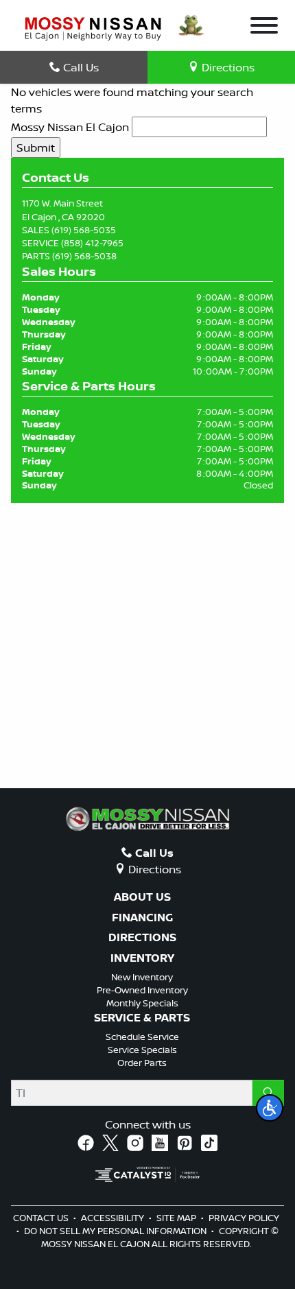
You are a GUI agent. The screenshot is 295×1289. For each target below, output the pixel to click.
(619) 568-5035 (83, 230)
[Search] (268, 1093)
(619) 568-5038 (84, 256)
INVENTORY (142, 958)
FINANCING (142, 918)
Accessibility (113, 1217)
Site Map (177, 1217)
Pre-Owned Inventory (142, 990)
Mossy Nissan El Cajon (70, 126)
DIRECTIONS (142, 938)
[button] (269, 1108)
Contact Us (42, 1217)
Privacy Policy (244, 1217)
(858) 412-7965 (92, 243)
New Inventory (142, 977)
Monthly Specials (142, 1003)
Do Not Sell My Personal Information (116, 1231)
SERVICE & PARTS (142, 1018)
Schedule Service (142, 1036)
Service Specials (142, 1049)
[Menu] (264, 27)
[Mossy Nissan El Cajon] (93, 27)
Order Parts (142, 1062)
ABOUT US (142, 897)
